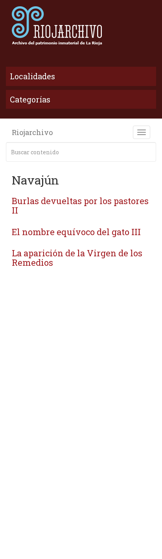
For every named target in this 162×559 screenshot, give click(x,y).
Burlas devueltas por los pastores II (80, 205)
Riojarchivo (32, 132)
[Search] (149, 152)
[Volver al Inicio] (81, 25)
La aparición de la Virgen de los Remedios (77, 257)
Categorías (30, 99)
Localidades (32, 76)
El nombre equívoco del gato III (76, 231)
